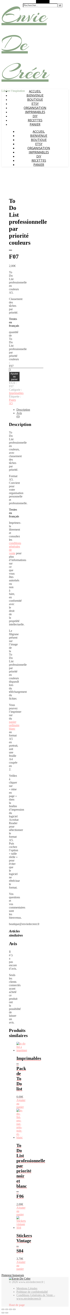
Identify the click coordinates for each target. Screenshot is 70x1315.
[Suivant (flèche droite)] (6, 1312)
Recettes (35, 120)
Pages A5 (12, 401)
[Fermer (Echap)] (2, 1309)
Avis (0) (19, 414)
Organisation (35, 108)
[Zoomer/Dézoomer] (14, 1309)
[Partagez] (6, 1309)
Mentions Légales (26, 1288)
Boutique (35, 99)
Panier (35, 124)
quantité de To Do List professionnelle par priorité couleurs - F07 (18, 349)
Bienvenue (35, 95)
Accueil (35, 91)
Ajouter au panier (14, 376)
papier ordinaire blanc (14, 725)
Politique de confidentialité (32, 1291)
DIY (35, 116)
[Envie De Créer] (19, 1278)
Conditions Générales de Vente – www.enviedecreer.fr (35, 1297)
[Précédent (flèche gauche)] (2, 1312)
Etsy (35, 104)
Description (23, 409)
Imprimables (35, 112)
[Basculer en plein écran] (10, 1309)
